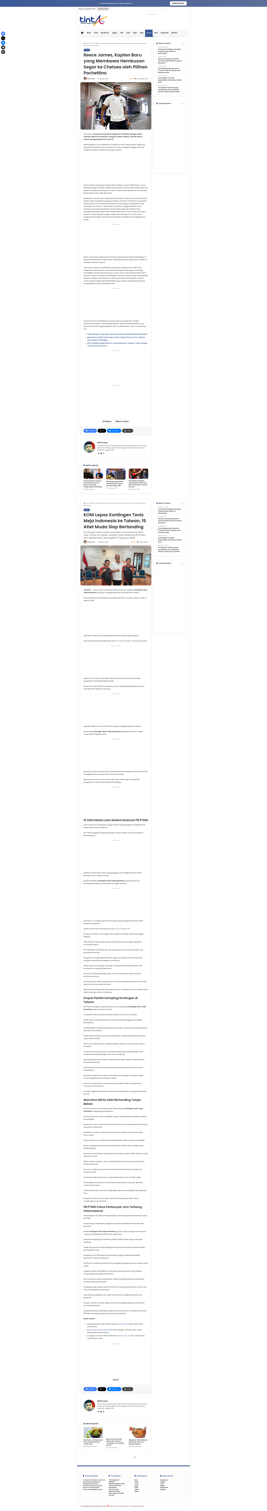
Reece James (122, 421)
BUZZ (89, 33)
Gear (156, 33)
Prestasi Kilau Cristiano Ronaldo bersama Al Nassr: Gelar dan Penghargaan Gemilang (93, 484)
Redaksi (112, 1482)
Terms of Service (115, 1486)
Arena (149, 33)
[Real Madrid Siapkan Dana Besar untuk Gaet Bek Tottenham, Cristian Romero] (138, 474)
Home (87, 43)
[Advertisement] (154, 20)
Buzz (136, 1480)
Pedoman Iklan (114, 1491)
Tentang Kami (114, 1480)
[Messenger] (3, 43)
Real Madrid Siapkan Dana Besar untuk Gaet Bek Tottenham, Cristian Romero (138, 484)
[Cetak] (3, 52)
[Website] (98, 453)
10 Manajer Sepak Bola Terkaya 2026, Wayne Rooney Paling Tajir (114, 484)
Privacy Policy (114, 1489)
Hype (142, 33)
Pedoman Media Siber (117, 1484)
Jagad (114, 33)
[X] (3, 38)
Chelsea (107, 421)
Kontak (111, 1495)
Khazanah (165, 33)
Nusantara (105, 33)
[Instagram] (103, 453)
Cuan (128, 33)
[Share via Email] (3, 47)
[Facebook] (101, 453)
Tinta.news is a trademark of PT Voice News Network (126, 1506)
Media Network (178, 3)
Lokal (96, 33)
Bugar (162, 1486)
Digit (135, 33)
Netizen (174, 33)
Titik (121, 33)
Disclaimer (113, 1487)
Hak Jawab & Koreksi (116, 1493)
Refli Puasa (91, 79)
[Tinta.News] (95, 20)
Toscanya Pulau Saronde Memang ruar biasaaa (126, 9)
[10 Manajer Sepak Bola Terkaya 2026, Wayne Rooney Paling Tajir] (116, 474)
